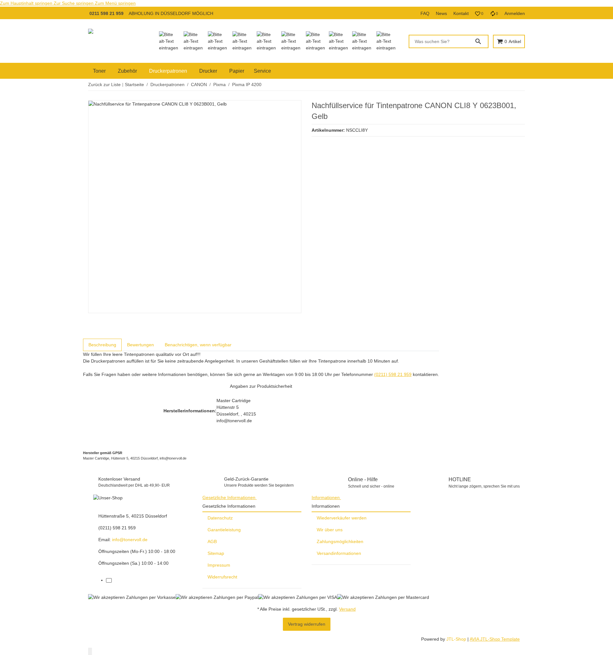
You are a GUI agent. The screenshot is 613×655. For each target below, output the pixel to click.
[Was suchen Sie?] (481, 41)
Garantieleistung (224, 529)
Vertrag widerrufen (306, 624)
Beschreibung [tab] (102, 344)
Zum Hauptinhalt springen (27, 3)
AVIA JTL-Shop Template (495, 639)
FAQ (424, 13)
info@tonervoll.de (130, 539)
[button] (479, 13)
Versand (347, 609)
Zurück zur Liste (104, 84)
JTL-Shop (456, 639)
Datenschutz (220, 517)
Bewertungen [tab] (140, 344)
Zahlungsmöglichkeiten (340, 541)
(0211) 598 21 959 (393, 374)
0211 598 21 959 (106, 13)
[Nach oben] (90, 651)
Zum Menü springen (115, 3)
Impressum (219, 565)
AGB (212, 541)
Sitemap (216, 553)
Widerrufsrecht (222, 576)
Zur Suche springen (74, 3)
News (441, 13)
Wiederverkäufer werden (342, 517)
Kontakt (461, 13)
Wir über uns (330, 529)
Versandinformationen (339, 553)
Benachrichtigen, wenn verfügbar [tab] (198, 344)
